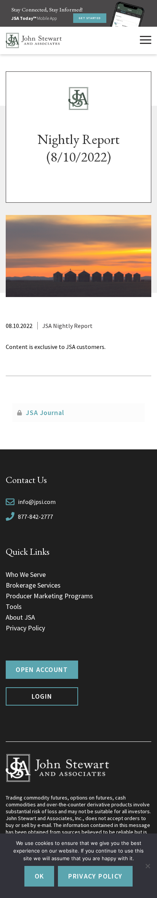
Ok (39, 876)
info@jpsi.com (37, 502)
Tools (14, 606)
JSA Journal (45, 412)
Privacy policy (95, 876)
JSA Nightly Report (67, 325)
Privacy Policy (25, 627)
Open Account (42, 669)
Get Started (90, 18)
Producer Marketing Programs (49, 595)
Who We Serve (26, 574)
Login (42, 696)
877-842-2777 (35, 516)
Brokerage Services (33, 585)
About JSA (20, 617)
